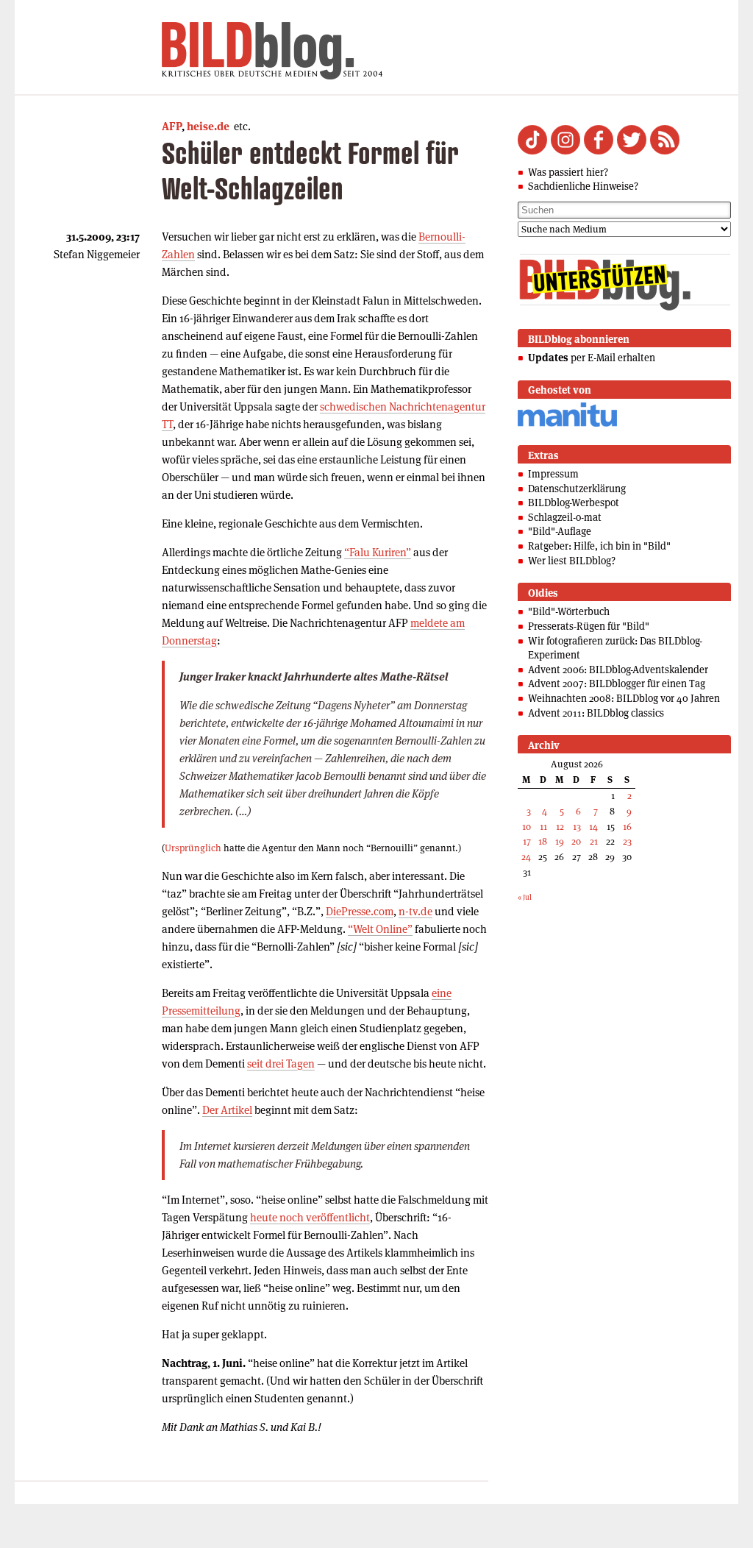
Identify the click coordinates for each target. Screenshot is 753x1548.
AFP (172, 126)
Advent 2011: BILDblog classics (596, 713)
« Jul (525, 897)
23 (627, 841)
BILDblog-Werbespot (573, 502)
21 (594, 841)
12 (560, 826)
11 (543, 826)
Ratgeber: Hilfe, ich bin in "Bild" (599, 546)
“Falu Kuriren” (377, 552)
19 (559, 841)
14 (593, 826)
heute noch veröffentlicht (310, 1217)
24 (526, 857)
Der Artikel (227, 1110)
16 (627, 826)
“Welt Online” (380, 929)
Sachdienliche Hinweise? (583, 186)
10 (526, 826)
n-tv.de (415, 911)
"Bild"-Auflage (559, 531)
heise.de (208, 126)
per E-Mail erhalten (591, 357)
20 (576, 841)
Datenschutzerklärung (577, 488)
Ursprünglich (193, 848)
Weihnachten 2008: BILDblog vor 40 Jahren (624, 698)
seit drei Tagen (281, 1064)
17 (527, 841)
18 (542, 841)
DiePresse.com (359, 911)
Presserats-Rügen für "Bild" (588, 626)
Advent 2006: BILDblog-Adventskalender (618, 669)
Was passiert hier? (568, 172)
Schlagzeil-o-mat (565, 517)
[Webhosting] (567, 424)
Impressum (553, 473)
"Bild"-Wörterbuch (569, 611)
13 (577, 826)
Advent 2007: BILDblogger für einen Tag (616, 683)
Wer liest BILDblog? (571, 560)
